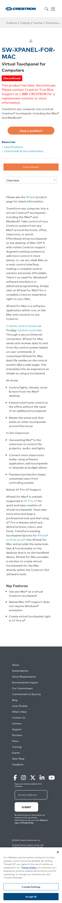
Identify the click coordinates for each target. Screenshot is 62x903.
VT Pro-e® (30, 501)
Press (15, 741)
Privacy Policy (29, 867)
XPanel (30, 197)
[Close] (58, 852)
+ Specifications (12, 147)
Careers (17, 723)
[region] (31, 875)
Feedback (17, 764)
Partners (17, 735)
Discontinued (53, 22)
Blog (14, 700)
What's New (19, 711)
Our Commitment (22, 688)
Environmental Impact (25, 682)
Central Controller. (30, 330)
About (15, 664)
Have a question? (31, 130)
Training (17, 746)
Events (16, 752)
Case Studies (20, 705)
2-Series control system (22, 326)
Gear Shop (18, 758)
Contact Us (18, 717)
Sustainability (20, 670)
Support (17, 729)
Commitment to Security (26, 694)
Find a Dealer (31, 166)
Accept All (30, 896)
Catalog (25, 22)
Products (12, 22)
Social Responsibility (24, 676)
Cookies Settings (31, 886)
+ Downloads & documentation (22, 151)
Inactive (38, 22)
